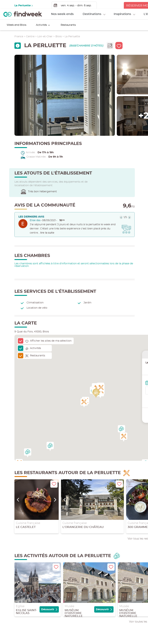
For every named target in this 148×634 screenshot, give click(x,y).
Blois (58, 36)
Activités (41, 25)
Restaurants (68, 25)
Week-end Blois (16, 25)
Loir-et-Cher (45, 36)
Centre (30, 36)
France (18, 36)
